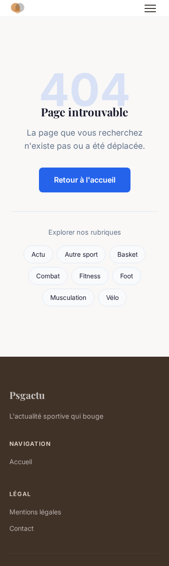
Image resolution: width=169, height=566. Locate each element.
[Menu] (150, 8)
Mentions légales (35, 512)
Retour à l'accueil (84, 179)
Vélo (112, 297)
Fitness (89, 276)
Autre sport (81, 254)
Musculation (68, 297)
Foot (126, 276)
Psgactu (27, 394)
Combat (48, 276)
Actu (38, 254)
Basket (127, 254)
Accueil (20, 462)
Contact (21, 528)
